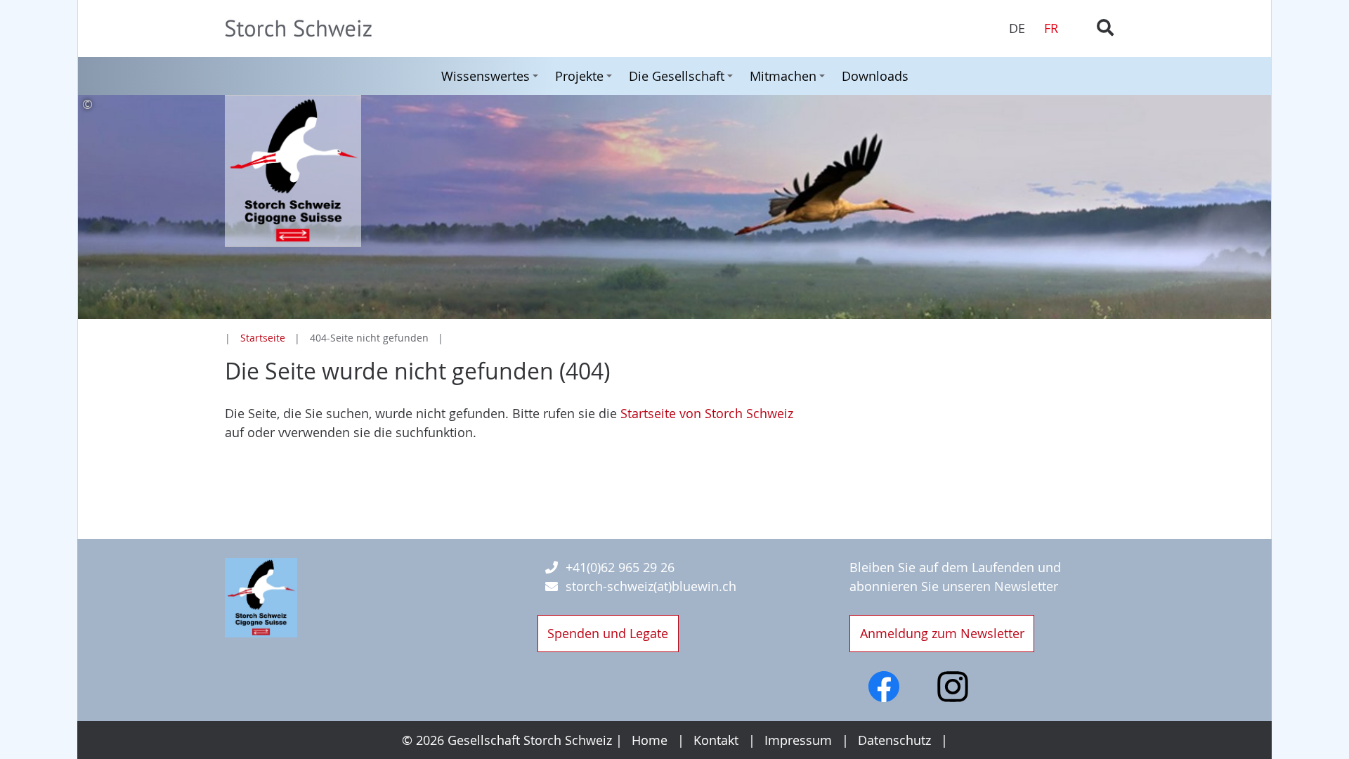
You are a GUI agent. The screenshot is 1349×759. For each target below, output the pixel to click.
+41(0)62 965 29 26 (620, 567)
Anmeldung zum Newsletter (942, 633)
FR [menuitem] (1051, 28)
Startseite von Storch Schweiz (706, 413)
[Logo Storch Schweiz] (261, 598)
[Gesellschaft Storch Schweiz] (362, 28)
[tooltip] (674, 104)
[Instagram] (952, 686)
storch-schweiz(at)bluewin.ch (651, 586)
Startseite (262, 337)
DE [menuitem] (1017, 28)
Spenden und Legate (607, 633)
